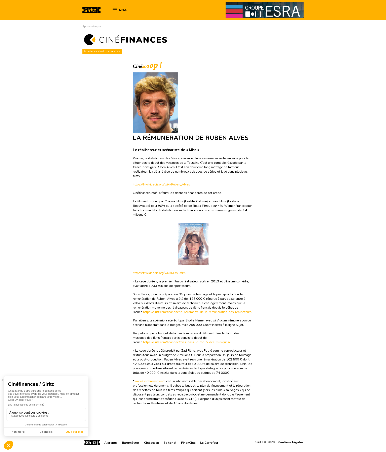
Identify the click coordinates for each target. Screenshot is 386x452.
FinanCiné (188, 443)
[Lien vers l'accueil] (92, 443)
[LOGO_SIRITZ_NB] (91, 10)
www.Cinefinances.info (149, 381)
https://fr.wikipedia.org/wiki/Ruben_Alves (161, 184)
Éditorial (170, 443)
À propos (110, 443)
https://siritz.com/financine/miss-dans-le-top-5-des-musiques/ (186, 342)
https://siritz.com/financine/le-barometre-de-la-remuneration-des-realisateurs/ (198, 312)
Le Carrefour (209, 443)
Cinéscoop (151, 443)
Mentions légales (291, 442)
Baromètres (131, 443)
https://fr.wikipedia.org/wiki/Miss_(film (159, 273)
